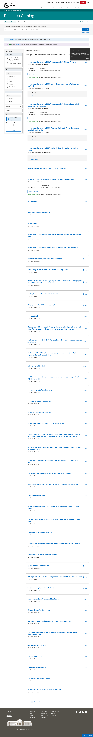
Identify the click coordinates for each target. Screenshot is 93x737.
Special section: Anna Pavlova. (39, 566)
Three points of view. (35, 656)
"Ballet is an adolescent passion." (39, 412)
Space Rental (33, 717)
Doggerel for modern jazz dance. (39, 401)
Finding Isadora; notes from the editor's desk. (44, 294)
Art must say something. (36, 495)
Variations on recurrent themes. (39, 678)
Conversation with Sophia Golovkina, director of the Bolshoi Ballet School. (54, 543)
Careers (31, 715)
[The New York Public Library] (10, 4)
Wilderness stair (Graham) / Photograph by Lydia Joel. (47, 168)
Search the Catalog (10, 22)
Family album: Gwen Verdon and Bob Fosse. (43, 599)
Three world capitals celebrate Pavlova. (42, 588)
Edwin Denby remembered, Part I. (40, 212)
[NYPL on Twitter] (79, 712)
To (14, 122)
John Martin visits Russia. (37, 645)
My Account (50, 2)
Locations (58, 2)
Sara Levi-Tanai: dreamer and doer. (40, 532)
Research (53, 7)
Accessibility (32, 711)
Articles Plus (13, 39)
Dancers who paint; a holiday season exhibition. (45, 689)
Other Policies (44, 713)
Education (60, 7)
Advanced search (84, 32)
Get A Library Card (65, 2)
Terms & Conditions (45, 715)
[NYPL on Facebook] (76, 712)
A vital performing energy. (37, 667)
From (7, 122)
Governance (43, 717)
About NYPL (54, 713)
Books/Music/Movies (43, 7)
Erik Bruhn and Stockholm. (37, 366)
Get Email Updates (75, 2)
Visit (70, 7)
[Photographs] (33, 201)
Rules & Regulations (55, 711)
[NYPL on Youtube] (86, 712)
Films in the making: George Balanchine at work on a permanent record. (53, 484)
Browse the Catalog (23, 22)
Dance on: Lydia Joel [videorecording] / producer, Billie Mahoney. (51, 179)
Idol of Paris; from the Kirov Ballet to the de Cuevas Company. (49, 621)
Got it (87, 58)
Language (53, 715)
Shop (88, 2)
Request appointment (33, 74)
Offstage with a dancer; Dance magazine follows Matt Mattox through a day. (55, 577)
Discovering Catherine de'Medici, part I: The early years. (48, 270)
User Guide (18, 44)
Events (66, 7)
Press (31, 713)
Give (74, 7)
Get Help (79, 7)
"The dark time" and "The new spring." (41, 305)
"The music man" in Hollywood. (39, 610)
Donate (82, 2)
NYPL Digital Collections (34, 95)
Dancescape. (32, 223)
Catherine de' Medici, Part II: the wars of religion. (45, 259)
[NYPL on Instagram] (82, 712)
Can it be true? (33, 316)
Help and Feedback (87, 735)
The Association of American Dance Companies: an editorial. (49, 473)
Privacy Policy (44, 711)
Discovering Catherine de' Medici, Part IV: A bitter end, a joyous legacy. (53, 247)
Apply (14, 130)
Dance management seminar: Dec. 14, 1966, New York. (47, 423)
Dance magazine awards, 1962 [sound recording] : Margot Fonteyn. (52, 62)
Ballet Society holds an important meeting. (43, 554)
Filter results (9, 51)
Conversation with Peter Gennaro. (40, 390)
